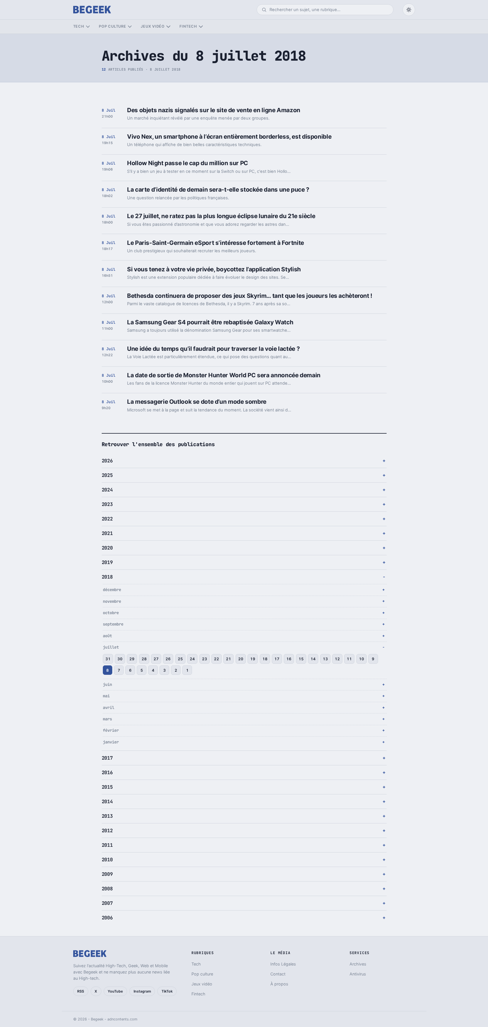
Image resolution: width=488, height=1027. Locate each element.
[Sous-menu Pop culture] (130, 26)
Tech (78, 26)
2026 (107, 461)
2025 (107, 475)
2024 (107, 490)
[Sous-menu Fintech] (201, 26)
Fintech (188, 26)
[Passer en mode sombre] (409, 9)
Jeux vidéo (153, 26)
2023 (107, 504)
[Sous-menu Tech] (88, 26)
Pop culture (112, 26)
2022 (107, 519)
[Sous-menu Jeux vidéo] (168, 26)
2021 (107, 533)
